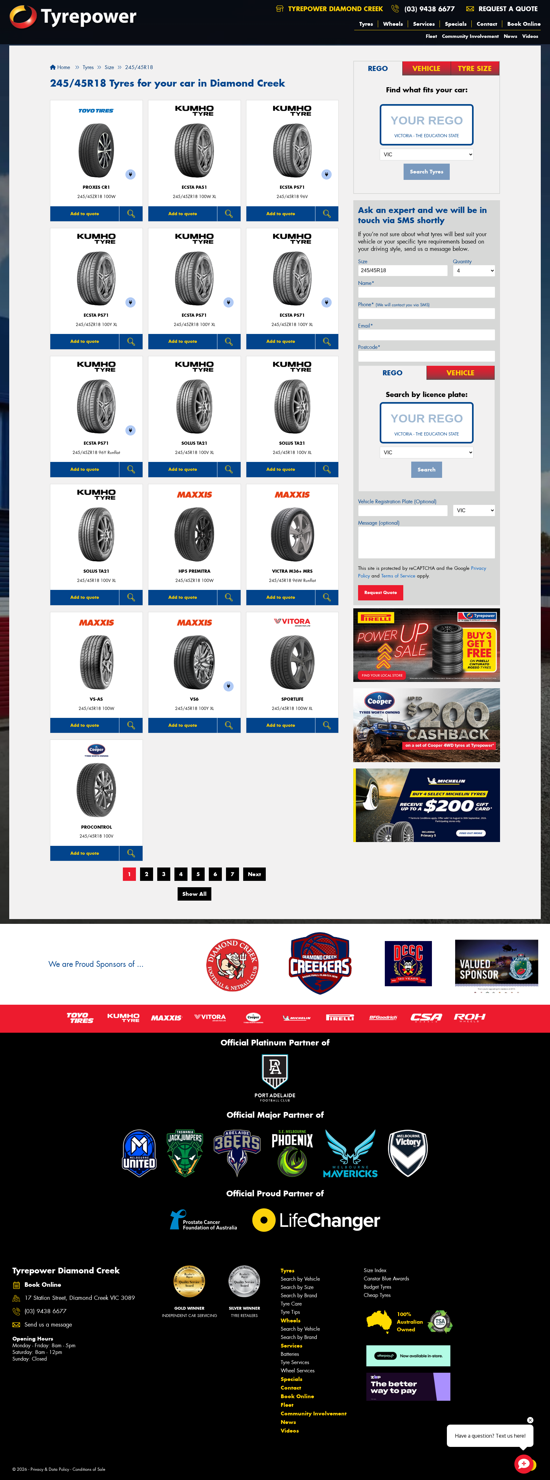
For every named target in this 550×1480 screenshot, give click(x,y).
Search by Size (297, 1287)
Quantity (462, 261)
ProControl (96, 827)
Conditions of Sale (89, 1469)
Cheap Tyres (377, 1295)
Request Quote (380, 592)
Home (63, 67)
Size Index (375, 1270)
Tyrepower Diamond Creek (334, 9)
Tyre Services (295, 1362)
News (510, 36)
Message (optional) (379, 523)
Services (424, 23)
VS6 (194, 699)
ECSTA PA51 (194, 187)
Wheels (393, 23)
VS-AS (96, 699)
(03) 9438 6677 (430, 9)
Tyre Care (291, 1303)
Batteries (290, 1354)
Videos (530, 36)
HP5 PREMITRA (194, 571)
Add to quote (84, 213)
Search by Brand (299, 1295)
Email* (365, 325)
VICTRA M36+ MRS (292, 571)
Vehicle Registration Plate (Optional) (397, 501)
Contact (487, 23)
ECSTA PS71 (292, 187)
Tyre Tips (290, 1312)
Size (362, 261)
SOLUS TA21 (194, 443)
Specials (456, 23)
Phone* (394, 304)
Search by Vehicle (300, 1279)
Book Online (524, 23)
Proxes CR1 (96, 187)
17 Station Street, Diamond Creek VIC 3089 (80, 1298)
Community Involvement (470, 36)
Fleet (431, 36)
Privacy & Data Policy (50, 1469)
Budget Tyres (377, 1287)
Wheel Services (297, 1370)
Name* (366, 283)
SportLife (292, 699)
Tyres (366, 23)
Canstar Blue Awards (386, 1278)
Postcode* (369, 347)
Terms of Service (398, 576)
